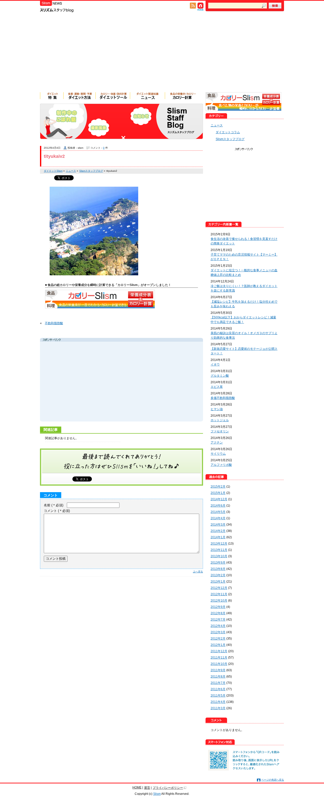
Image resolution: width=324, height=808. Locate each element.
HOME (136, 787)
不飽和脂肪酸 (54, 323)
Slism (157, 794)
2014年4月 (218, 518)
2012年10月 (219, 600)
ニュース (217, 125)
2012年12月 (219, 588)
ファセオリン (220, 431)
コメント (57, 511)
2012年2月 (218, 638)
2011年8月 (218, 676)
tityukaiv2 (54, 156)
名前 (53, 505)
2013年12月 (219, 543)
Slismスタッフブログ (230, 139)
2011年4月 (218, 702)
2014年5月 (218, 512)
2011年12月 (219, 651)
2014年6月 (218, 505)
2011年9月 (218, 670)
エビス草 (217, 387)
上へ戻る (198, 571)
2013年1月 (218, 581)
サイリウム (218, 453)
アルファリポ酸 (221, 465)
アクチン (217, 442)
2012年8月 (218, 613)
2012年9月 (218, 607)
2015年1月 (218, 493)
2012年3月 (218, 632)
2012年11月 (219, 594)
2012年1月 (218, 645)
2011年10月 (219, 664)
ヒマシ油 (217, 409)
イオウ (215, 364)
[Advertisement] (162, 54)
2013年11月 (219, 550)
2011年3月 (218, 708)
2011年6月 (218, 689)
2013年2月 (218, 575)
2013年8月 (218, 569)
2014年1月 (218, 537)
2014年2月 (218, 531)
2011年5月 (218, 695)
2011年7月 (218, 683)
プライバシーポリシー (168, 788)
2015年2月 (218, 486)
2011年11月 (219, 657)
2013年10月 (219, 556)
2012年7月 (218, 619)
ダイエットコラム (228, 132)
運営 (147, 788)
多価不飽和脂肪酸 (223, 398)
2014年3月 (218, 524)
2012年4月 (218, 626)
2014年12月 (219, 499)
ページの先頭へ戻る (272, 779)
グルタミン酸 (220, 375)
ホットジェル (220, 420)
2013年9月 (218, 562)
